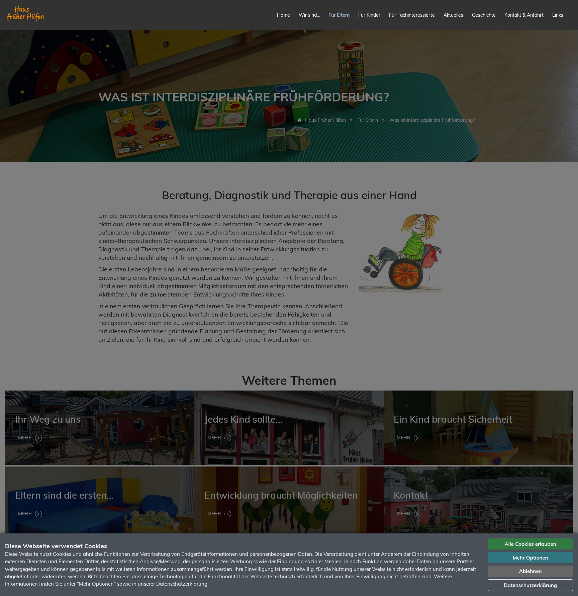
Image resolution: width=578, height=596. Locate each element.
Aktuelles (453, 15)
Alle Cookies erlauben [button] (530, 544)
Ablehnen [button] (530, 571)
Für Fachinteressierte (412, 15)
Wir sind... (309, 15)
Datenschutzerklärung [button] (530, 585)
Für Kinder (369, 15)
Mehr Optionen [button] (530, 558)
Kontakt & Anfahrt (524, 15)
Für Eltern (339, 15)
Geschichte (484, 15)
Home (283, 15)
